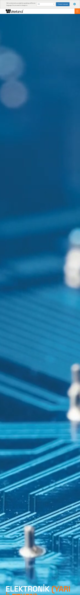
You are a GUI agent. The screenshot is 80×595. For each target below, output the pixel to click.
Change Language (63, 4)
